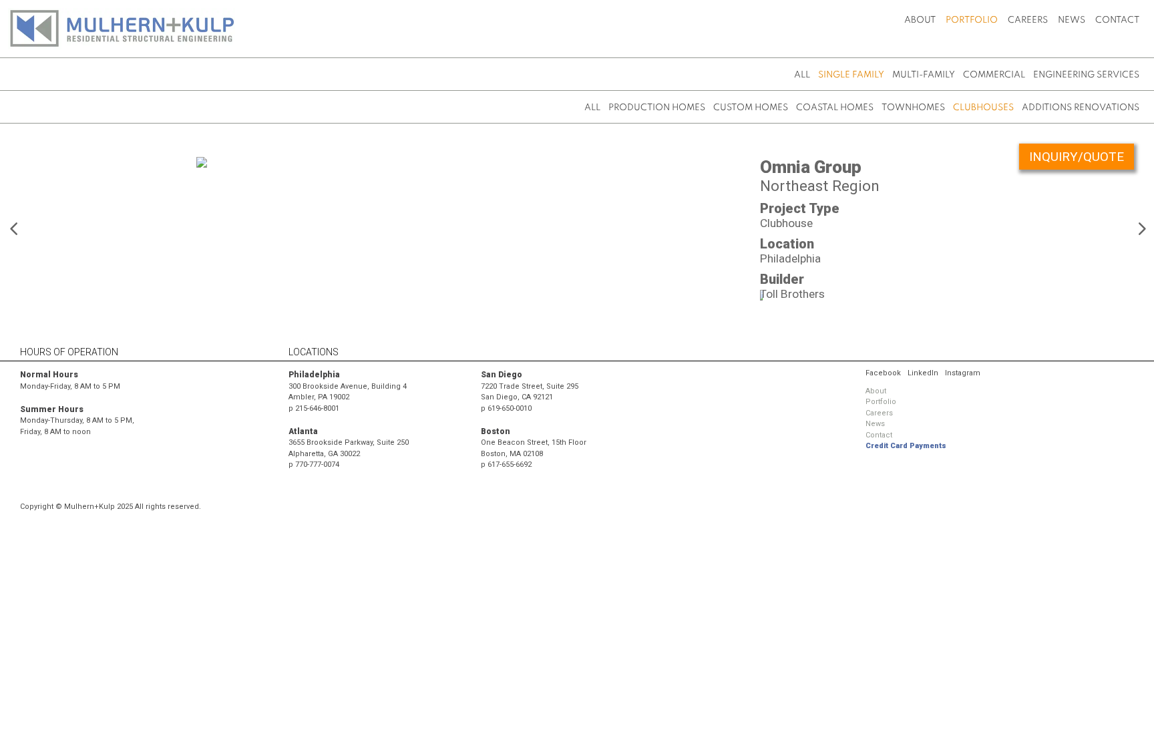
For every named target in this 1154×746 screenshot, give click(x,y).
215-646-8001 (317, 408)
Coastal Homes (835, 108)
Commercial (994, 75)
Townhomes (913, 108)
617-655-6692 (510, 464)
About (920, 20)
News (1071, 20)
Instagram (962, 373)
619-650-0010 (510, 408)
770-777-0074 (317, 464)
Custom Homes (750, 108)
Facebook (883, 373)
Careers (1028, 20)
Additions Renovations (1080, 108)
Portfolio (972, 20)
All (802, 75)
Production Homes (656, 108)
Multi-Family (923, 75)
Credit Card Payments (906, 445)
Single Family (851, 75)
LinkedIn (923, 373)
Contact (1117, 20)
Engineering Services (1086, 75)
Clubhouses (983, 108)
